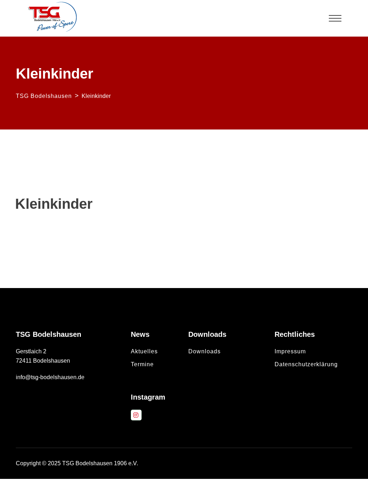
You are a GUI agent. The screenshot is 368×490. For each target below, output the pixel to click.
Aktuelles (144, 351)
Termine (142, 364)
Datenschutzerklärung (306, 364)
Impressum (290, 351)
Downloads (204, 351)
